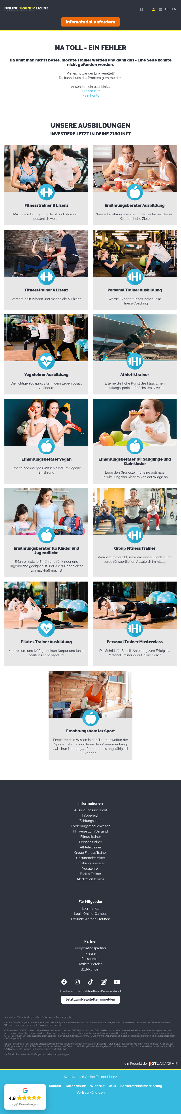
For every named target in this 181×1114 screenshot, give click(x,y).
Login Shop (90, 908)
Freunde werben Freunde (90, 919)
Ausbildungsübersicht (90, 810)
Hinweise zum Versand (90, 831)
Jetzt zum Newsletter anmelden (90, 999)
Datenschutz (76, 1086)
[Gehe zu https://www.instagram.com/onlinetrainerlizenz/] (77, 982)
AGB (112, 1086)
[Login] (153, 9)
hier (65, 1049)
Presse (90, 953)
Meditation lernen (90, 879)
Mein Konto (90, 96)
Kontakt (55, 1086)
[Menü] (160, 9)
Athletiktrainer (90, 847)
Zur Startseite (90, 91)
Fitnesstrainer (90, 837)
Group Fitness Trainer (90, 853)
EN (174, 9)
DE (167, 9)
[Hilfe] (141, 9)
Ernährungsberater (90, 863)
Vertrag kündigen (91, 1093)
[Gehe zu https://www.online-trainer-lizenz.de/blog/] (103, 982)
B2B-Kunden (90, 969)
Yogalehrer (90, 869)
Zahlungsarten (90, 821)
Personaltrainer (90, 842)
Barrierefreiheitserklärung (141, 1086)
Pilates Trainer (90, 874)
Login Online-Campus (90, 914)
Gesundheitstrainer (90, 858)
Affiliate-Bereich (91, 964)
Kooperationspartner (90, 948)
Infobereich (90, 815)
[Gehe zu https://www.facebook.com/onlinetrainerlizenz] (64, 982)
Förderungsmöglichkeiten (90, 826)
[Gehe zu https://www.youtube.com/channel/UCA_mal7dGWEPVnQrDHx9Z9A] (117, 982)
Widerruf (97, 1086)
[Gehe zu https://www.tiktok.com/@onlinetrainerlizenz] (90, 982)
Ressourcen (90, 959)
